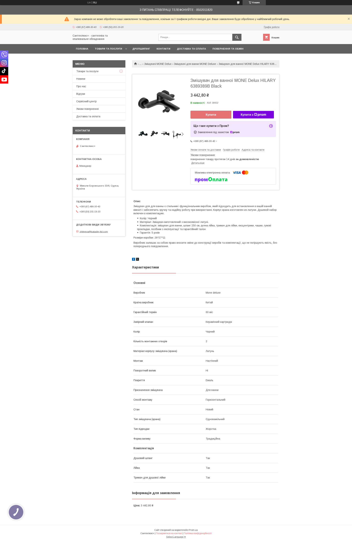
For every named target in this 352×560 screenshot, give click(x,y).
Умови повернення (87, 108)
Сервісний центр (86, 101)
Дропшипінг (141, 48)
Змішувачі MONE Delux (157, 63)
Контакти (163, 48)
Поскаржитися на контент (169, 533)
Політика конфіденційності (198, 533)
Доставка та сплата (191, 48)
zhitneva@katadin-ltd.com (94, 231)
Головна (82, 48)
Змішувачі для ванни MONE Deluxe (195, 63)
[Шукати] (236, 37)
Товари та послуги (108, 48)
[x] (137, 259)
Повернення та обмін (227, 48)
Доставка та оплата (88, 116)
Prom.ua (193, 530)
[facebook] (133, 259)
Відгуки (80, 93)
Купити (211, 114)
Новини (80, 78)
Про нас (81, 86)
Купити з (247, 114)
